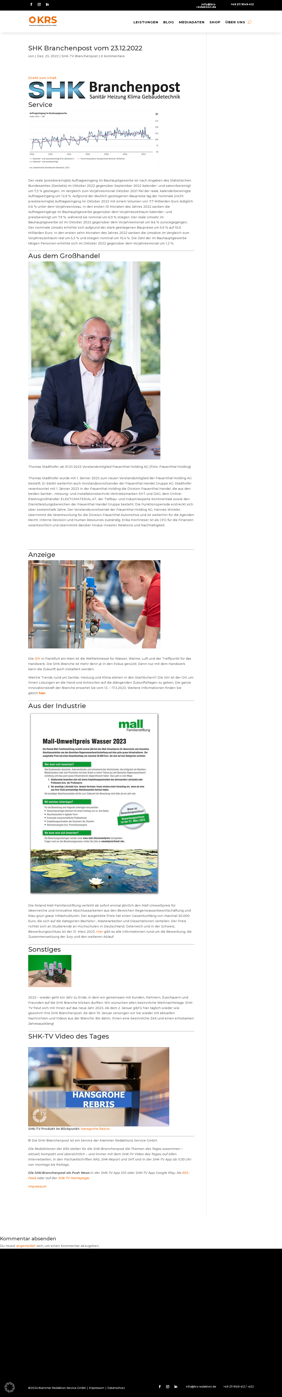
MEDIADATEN (192, 22)
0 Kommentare (113, 56)
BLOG (168, 22)
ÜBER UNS (235, 22)
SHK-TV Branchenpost (79, 56)
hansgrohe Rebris (95, 1129)
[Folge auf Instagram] (39, 4)
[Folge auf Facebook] (31, 4)
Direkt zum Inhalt (42, 78)
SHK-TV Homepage (73, 1178)
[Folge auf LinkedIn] (47, 4)
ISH (37, 659)
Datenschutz (116, 1388)
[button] (9, 1387)
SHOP (215, 22)
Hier (99, 932)
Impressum (37, 1186)
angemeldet (25, 1246)
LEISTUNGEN (146, 22)
